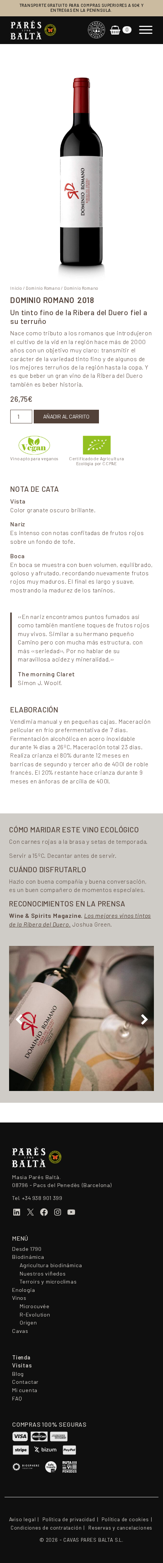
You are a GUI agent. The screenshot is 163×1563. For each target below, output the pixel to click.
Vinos (19, 1298)
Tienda (21, 1357)
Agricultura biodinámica (51, 1265)
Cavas (20, 1331)
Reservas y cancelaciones (120, 1528)
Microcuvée (35, 1306)
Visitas (22, 1365)
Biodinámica (28, 1257)
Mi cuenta (25, 1390)
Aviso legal (22, 1519)
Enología (23, 1290)
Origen (28, 1322)
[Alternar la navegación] (145, 30)
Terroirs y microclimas (48, 1281)
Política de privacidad (68, 1519)
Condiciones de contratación (46, 1528)
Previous (18, 1019)
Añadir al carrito (66, 416)
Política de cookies (125, 1519)
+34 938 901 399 (42, 1198)
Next (144, 1019)
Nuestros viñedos (43, 1273)
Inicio (16, 288)
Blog (18, 1373)
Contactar (25, 1381)
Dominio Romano (43, 288)
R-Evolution (35, 1314)
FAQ (17, 1398)
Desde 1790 (27, 1249)
